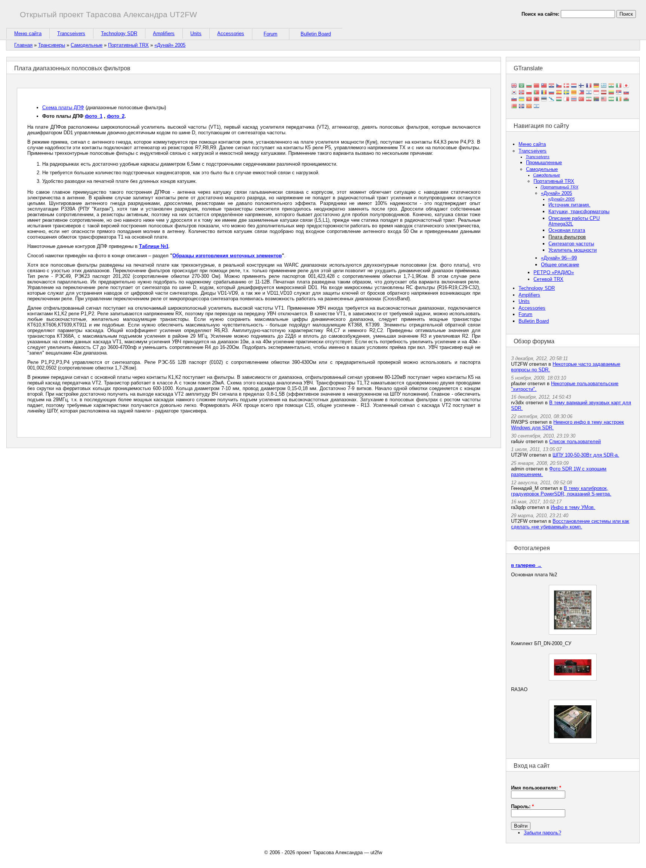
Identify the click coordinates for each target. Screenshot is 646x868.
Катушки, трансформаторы (578, 211)
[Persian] (589, 99)
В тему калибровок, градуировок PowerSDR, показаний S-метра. (561, 491)
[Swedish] (566, 92)
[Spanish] (559, 92)
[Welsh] (626, 99)
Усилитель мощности (572, 250)
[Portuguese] (536, 92)
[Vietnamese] (529, 99)
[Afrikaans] (596, 99)
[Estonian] (544, 99)
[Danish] (566, 86)
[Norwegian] (522, 92)
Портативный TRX (128, 45)
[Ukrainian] (522, 99)
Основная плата (566, 230)
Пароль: (522, 806)
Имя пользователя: (536, 788)
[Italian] (619, 86)
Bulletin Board (316, 34)
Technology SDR (119, 33)
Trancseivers (71, 33)
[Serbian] (619, 92)
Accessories (230, 33)
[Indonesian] (596, 92)
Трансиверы (51, 45)
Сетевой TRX (548, 279)
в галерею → (526, 565)
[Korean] (514, 92)
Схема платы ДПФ (63, 107)
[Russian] (551, 92)
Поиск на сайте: (541, 14)
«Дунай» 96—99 (559, 258)
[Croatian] (551, 86)
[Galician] (551, 99)
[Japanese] (626, 86)
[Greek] (604, 86)
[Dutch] (574, 86)
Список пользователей (575, 441)
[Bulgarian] (529, 86)
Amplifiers (164, 33)
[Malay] (604, 99)
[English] (514, 86)
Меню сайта (27, 33)
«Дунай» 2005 (169, 45)
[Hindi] (611, 86)
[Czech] (559, 86)
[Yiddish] (536, 106)
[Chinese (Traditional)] (544, 86)
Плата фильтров (567, 237)
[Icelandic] (522, 106)
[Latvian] (604, 92)
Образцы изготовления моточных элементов (227, 255)
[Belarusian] (514, 106)
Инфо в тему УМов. (573, 507)
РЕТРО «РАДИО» (553, 272)
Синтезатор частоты (571, 243)
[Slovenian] (514, 99)
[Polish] (529, 92)
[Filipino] (581, 92)
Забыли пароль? (542, 832)
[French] (589, 86)
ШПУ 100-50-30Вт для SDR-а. (586, 455)
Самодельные (86, 45)
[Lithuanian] (611, 92)
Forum (270, 34)
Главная (23, 45)
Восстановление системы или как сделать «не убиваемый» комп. (570, 524)
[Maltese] (566, 99)
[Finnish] (581, 86)
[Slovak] (626, 92)
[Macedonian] (529, 106)
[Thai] (574, 99)
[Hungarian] (559, 99)
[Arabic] (522, 86)
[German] (596, 86)
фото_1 (93, 116)
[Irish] (619, 99)
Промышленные (544, 162)
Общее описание (560, 264)
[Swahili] (611, 99)
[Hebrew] (589, 92)
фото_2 (115, 116)
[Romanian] (544, 92)
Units (196, 33)
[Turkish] (581, 99)
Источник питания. (569, 205)
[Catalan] (574, 92)
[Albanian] (536, 99)
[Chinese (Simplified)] (536, 86)
